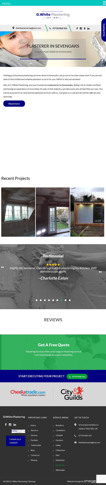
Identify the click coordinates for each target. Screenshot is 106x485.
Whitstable (60, 470)
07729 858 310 (60, 28)
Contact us (35, 455)
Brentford (60, 425)
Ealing (58, 445)
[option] (22, 212)
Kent (57, 455)
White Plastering (19, 481)
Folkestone (60, 450)
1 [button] (36, 300)
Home (38, 51)
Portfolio (34, 440)
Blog (32, 450)
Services (34, 435)
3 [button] (45, 300)
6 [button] (57, 300)
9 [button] (70, 300)
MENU (6, 3)
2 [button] (41, 300)
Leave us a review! (15, 441)
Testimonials (36, 445)
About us (34, 430)
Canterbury (60, 430)
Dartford (59, 440)
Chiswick (59, 435)
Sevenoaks (60, 465)
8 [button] (65, 300)
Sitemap (34, 460)
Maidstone (60, 460)
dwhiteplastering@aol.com (28, 28)
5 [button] (53, 300)
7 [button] (61, 300)
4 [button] (49, 300)
